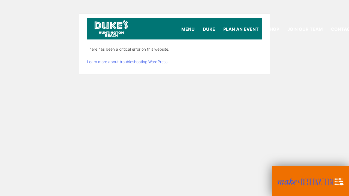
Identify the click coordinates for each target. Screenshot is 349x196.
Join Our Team (305, 29)
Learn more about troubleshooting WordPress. (128, 61)
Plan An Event (241, 29)
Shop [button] (273, 29)
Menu (188, 29)
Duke (209, 29)
